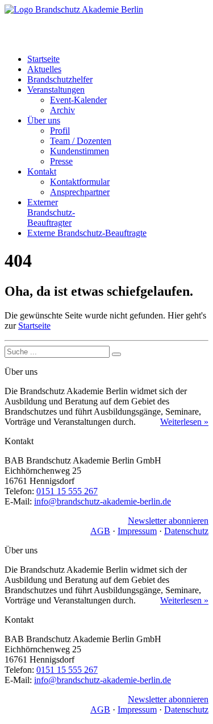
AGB (100, 531)
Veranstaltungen (56, 89)
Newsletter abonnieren (168, 521)
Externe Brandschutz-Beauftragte (87, 233)
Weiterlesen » (184, 422)
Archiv (62, 110)
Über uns (43, 120)
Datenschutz (186, 531)
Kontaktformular (80, 182)
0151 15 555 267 (67, 491)
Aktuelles (44, 69)
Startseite (43, 59)
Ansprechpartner (80, 192)
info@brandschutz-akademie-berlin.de (102, 501)
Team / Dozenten (80, 141)
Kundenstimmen (79, 151)
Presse (61, 161)
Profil (60, 130)
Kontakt (41, 171)
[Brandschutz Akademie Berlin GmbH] (106, 25)
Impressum (137, 531)
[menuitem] (117, 59)
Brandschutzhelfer (60, 79)
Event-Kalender (78, 100)
